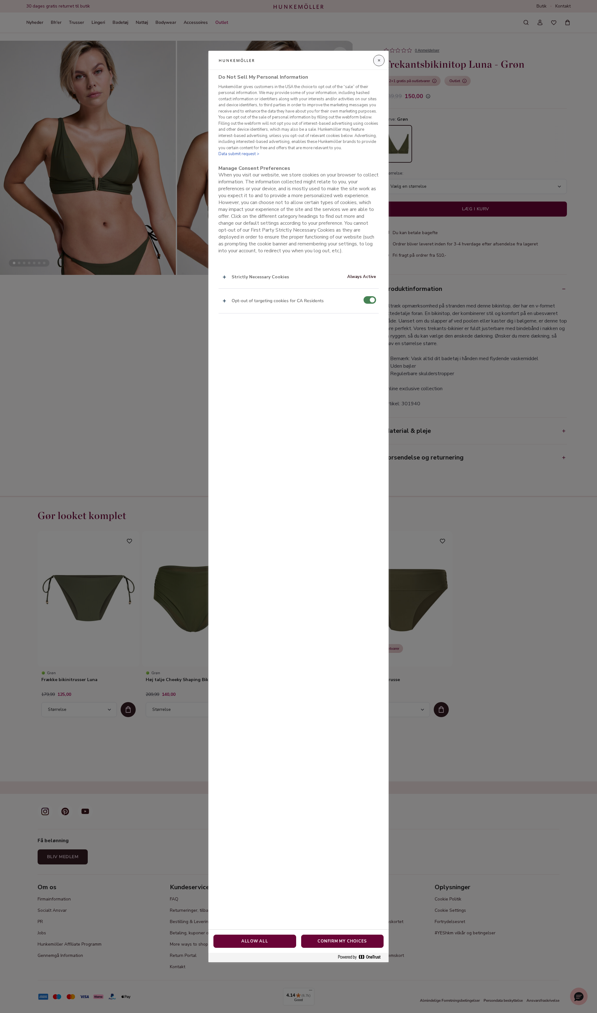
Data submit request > (238, 154)
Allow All (254, 941)
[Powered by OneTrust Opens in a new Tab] (361, 957)
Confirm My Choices (342, 941)
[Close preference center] (379, 60)
